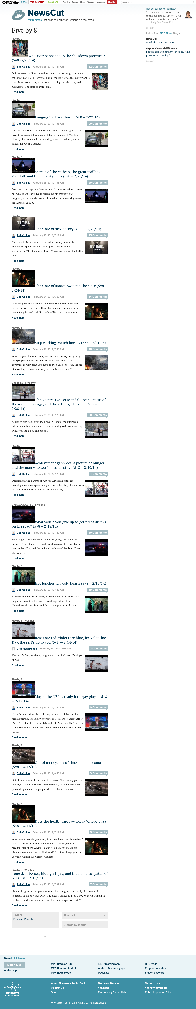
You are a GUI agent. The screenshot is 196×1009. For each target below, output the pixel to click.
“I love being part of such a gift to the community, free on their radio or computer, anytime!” (163, 17)
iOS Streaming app (109, 964)
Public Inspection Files (158, 992)
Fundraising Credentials (112, 992)
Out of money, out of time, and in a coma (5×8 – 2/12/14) (56, 764)
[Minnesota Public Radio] (10, 2)
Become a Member (109, 983)
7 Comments (98, 884)
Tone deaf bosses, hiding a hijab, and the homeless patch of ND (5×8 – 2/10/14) (60, 875)
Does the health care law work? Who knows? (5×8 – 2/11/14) (59, 823)
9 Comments (98, 707)
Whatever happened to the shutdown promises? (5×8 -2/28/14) (58, 58)
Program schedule (155, 968)
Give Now (112, 2)
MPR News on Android (64, 968)
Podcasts (103, 972)
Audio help (10, 970)
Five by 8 (17, 38)
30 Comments (98, 533)
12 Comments (98, 66)
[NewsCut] (46, 15)
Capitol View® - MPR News (161, 48)
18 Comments (98, 349)
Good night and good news (161, 42)
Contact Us (57, 987)
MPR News (35, 20)
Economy (17, 382)
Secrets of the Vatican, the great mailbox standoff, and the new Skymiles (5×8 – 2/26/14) (56, 174)
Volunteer (103, 987)
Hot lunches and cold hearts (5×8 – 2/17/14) (70, 583)
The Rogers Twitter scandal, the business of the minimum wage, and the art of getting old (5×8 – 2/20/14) (59, 404)
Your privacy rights (156, 987)
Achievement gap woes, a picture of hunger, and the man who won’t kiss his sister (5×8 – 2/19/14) (58, 465)
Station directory (154, 972)
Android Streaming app (111, 968)
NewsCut (151, 39)
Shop (54, 992)
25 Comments (98, 182)
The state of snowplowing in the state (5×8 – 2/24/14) (59, 288)
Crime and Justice (22, 504)
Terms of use (152, 983)
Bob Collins (23, 66)
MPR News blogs (61, 972)
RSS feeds (151, 964)
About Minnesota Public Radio (68, 983)
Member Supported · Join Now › (161, 8)
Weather (29, 620)
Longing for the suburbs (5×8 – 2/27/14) (67, 117)
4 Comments (98, 474)
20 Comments (98, 124)
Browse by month (75, 925)
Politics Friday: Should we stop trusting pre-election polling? (168, 53)
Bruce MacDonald (27, 648)
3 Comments (98, 648)
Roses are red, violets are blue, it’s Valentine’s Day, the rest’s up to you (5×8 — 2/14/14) (60, 640)
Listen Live (14, 965)
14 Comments (98, 297)
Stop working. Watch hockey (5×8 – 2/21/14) (70, 342)
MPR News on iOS (61, 964)
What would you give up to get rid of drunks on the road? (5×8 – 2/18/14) (59, 524)
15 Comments (98, 235)
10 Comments (98, 590)
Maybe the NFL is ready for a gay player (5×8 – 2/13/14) (59, 698)
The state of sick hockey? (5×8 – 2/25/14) (68, 228)
